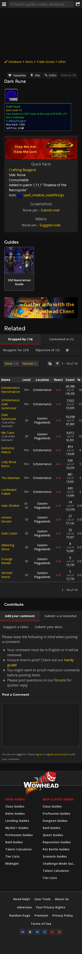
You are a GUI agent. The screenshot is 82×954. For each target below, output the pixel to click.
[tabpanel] (41, 477)
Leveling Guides (17, 821)
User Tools (42, 899)
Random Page (19, 915)
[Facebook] (45, 932)
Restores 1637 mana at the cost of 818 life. (37, 114)
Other (62, 62)
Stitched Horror (6, 575)
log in (39, 754)
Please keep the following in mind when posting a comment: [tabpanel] (41, 697)
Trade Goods (45, 62)
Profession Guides (19, 835)
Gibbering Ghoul (7, 547)
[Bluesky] (37, 932)
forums (60, 680)
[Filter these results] (57, 363)
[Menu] (4, 4)
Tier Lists (12, 856)
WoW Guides (15, 799)
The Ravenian (10, 478)
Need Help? (21, 899)
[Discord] (23, 932)
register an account (56, 754)
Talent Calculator (18, 849)
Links (52, 75)
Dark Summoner (8, 417)
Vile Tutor (7, 433)
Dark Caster (9, 533)
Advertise (24, 907)
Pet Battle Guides (56, 849)
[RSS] (59, 932)
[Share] (78, 4)
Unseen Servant (6, 519)
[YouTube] (52, 932)
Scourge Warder (6, 561)
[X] (30, 932)
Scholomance (42, 390)
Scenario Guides (55, 856)
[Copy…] (50, 363)
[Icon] (11, 95)
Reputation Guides (57, 842)
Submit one (50, 210)
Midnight (12, 864)
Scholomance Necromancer (10, 390)
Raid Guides (14, 842)
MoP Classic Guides (58, 799)
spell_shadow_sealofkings (43, 195)
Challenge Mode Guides (60, 864)
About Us (62, 899)
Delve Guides (15, 813)
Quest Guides (53, 835)
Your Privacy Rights (50, 907)
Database (15, 62)
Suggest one (50, 225)
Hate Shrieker (10, 506)
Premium (41, 915)
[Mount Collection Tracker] (41, 307)
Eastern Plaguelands (42, 420)
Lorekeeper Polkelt (9, 492)
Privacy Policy (62, 915)
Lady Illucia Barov (8, 464)
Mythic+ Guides (17, 828)
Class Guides (14, 806)
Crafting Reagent (22, 170)
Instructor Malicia (8, 450)
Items (29, 62)
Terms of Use (41, 924)
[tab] (20, 339)
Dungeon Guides (55, 821)
